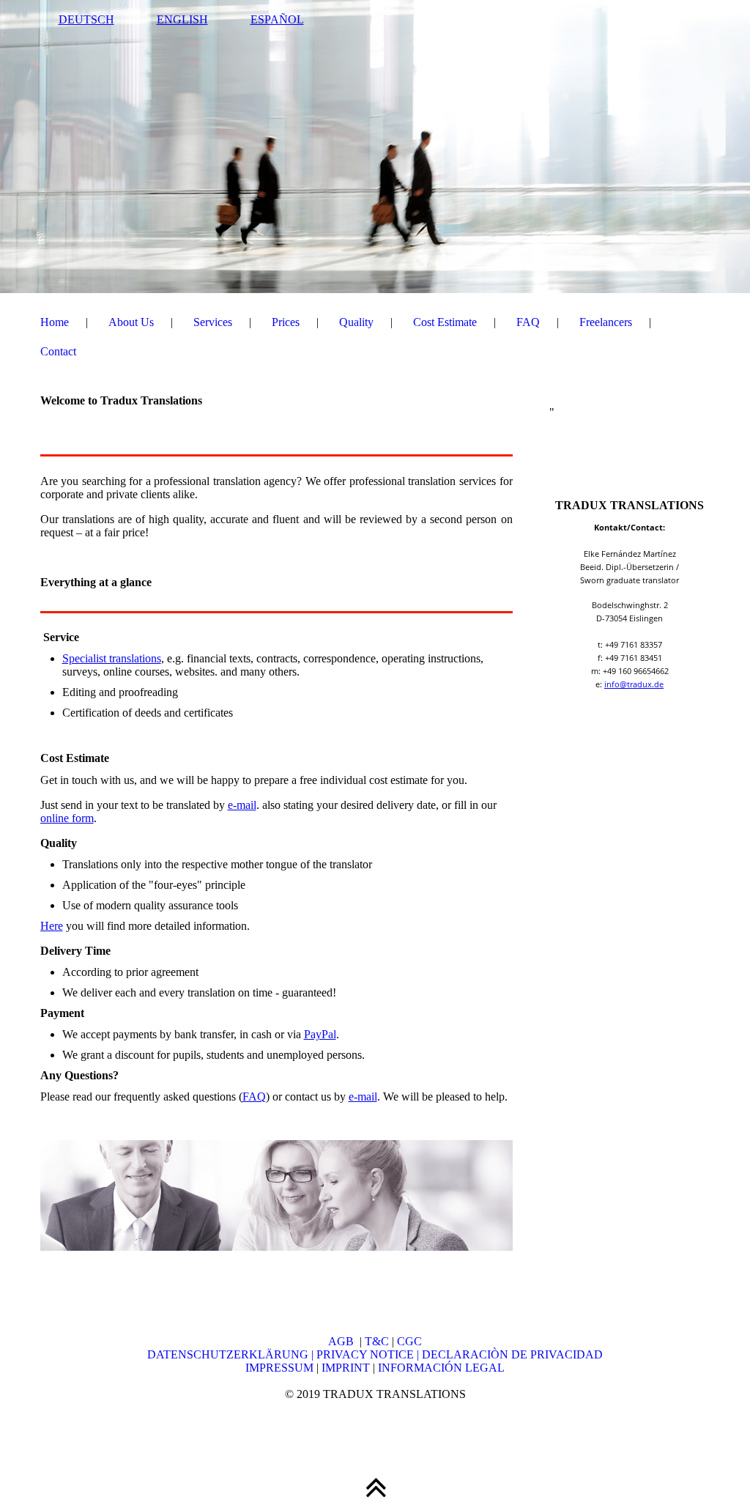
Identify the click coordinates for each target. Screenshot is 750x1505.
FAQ (528, 322)
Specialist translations (111, 658)
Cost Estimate (445, 322)
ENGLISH (182, 19)
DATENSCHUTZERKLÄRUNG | (231, 1354)
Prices (286, 322)
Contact (58, 351)
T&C (377, 1341)
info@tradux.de (634, 683)
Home (54, 322)
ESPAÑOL (277, 19)
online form (67, 818)
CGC (409, 1341)
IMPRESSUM (279, 1367)
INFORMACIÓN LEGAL (441, 1367)
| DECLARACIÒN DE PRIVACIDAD (510, 1354)
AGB (344, 1341)
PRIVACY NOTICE (366, 1354)
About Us (131, 322)
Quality (356, 322)
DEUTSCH (86, 19)
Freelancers (605, 322)
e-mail (242, 805)
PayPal (320, 1034)
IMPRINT (344, 1367)
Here (51, 926)
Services (212, 322)
